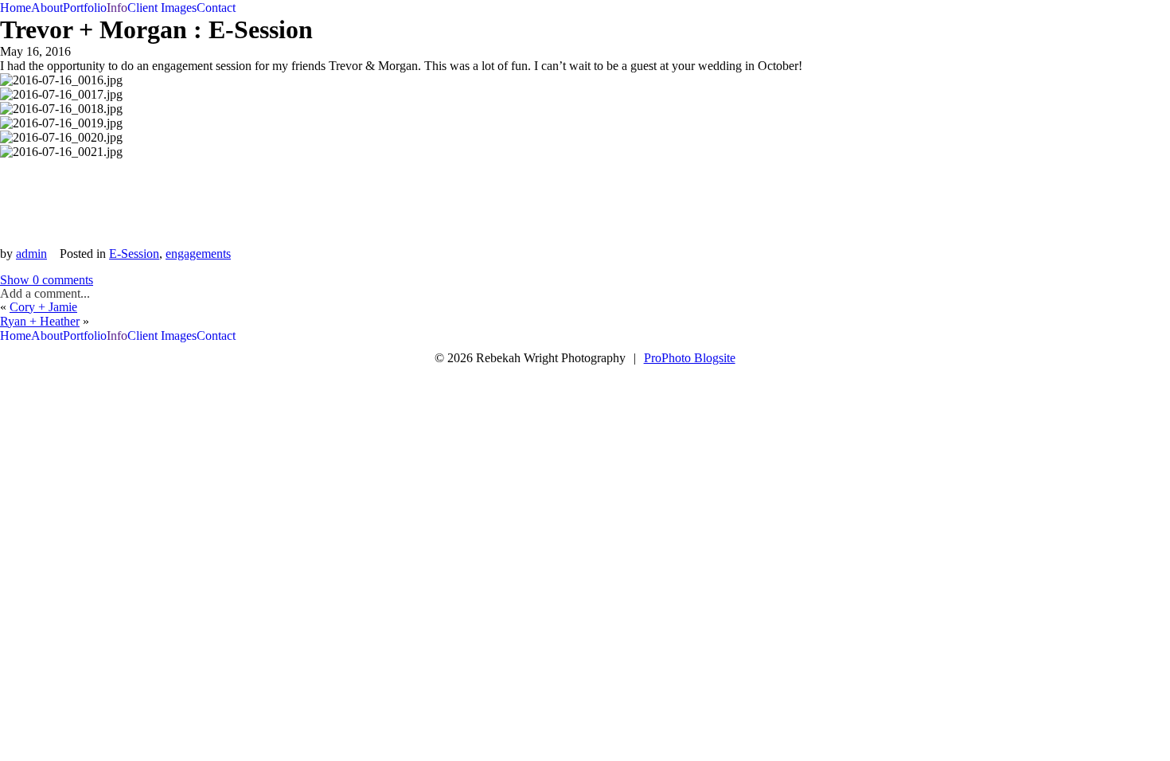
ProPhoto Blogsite (689, 358)
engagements (198, 253)
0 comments (46, 280)
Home (15, 7)
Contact (216, 7)
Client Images (162, 7)
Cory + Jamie (43, 307)
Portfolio (85, 7)
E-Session (134, 253)
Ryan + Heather (40, 321)
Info (117, 7)
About (47, 7)
